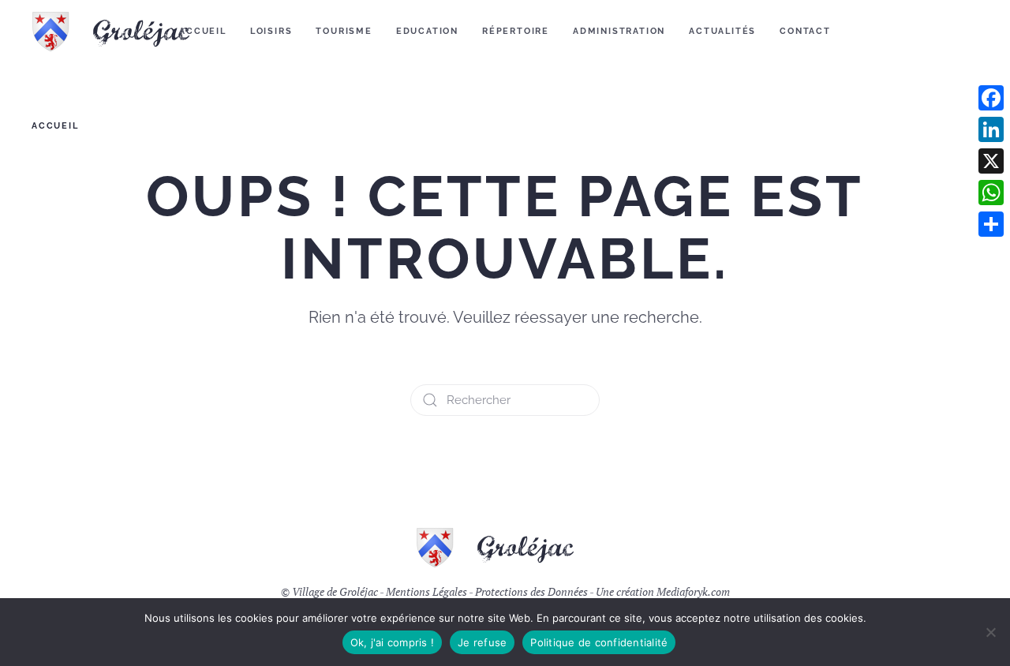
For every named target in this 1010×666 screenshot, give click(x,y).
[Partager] (991, 224)
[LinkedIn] (991, 129)
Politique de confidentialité (599, 642)
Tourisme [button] (344, 31)
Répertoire (515, 31)
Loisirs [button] (271, 31)
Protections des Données (531, 591)
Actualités (722, 31)
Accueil (202, 31)
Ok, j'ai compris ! (392, 642)
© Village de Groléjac (329, 591)
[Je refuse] (990, 632)
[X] (991, 161)
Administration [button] (619, 31)
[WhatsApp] (991, 192)
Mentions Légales (426, 591)
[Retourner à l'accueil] (121, 31)
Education (427, 31)
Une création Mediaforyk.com (663, 591)
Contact (805, 31)
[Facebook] (991, 98)
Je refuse (482, 642)
